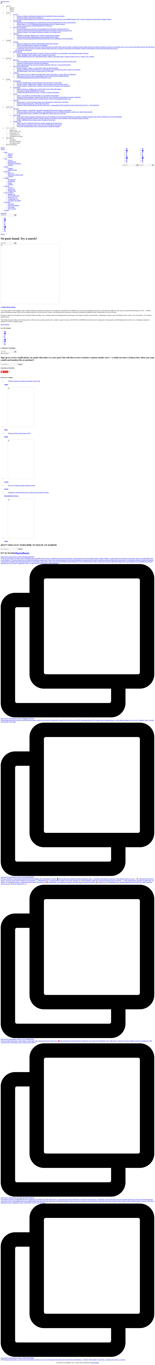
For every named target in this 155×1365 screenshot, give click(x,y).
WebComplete (95, 1362)
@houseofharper (22, 553)
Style (5, 158)
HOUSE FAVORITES (14, 163)
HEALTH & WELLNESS (15, 175)
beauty (6, 489)
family (6, 437)
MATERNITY (12, 162)
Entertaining (11, 181)
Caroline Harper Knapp (8, 307)
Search (3, 213)
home (6, 429)
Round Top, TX (12, 197)
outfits (6, 384)
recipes (10, 183)
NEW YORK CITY (13, 196)
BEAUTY (7, 171)
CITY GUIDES (8, 192)
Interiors (6, 210)
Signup (20, 364)
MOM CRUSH (12, 170)
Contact (10, 157)
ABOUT (10, 154)
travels (6, 482)
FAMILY (10, 168)
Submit (20, 549)
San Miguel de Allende (14, 200)
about (5, 152)
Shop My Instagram (13, 205)
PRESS (10, 155)
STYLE (10, 160)
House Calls (11, 189)
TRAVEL (11, 188)
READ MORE (5, 324)
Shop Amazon (12, 208)
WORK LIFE (12, 191)
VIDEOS (10, 165)
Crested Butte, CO (13, 199)
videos (6, 541)
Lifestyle (6, 186)
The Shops (7, 202)
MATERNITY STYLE (11, 496)
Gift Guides (11, 207)
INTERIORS (12, 179)
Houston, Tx (11, 194)
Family (6, 167)
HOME (6, 178)
